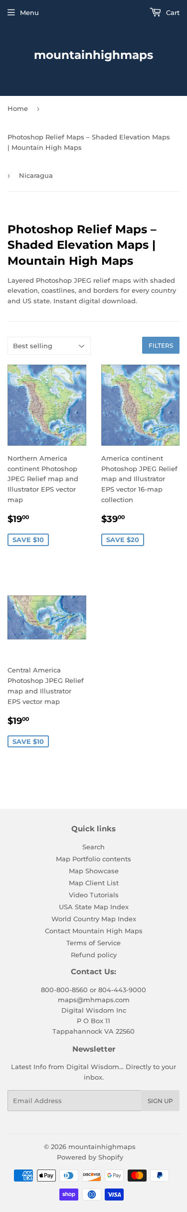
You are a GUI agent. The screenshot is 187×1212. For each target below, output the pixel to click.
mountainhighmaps (93, 55)
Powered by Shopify (90, 1157)
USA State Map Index (94, 907)
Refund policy (94, 955)
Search (93, 847)
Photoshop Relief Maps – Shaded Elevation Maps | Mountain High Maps (88, 142)
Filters (161, 345)
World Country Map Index (93, 919)
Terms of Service (93, 943)
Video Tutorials (94, 895)
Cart (172, 12)
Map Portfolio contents (93, 859)
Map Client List (94, 883)
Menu (29, 12)
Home (17, 108)
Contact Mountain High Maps (94, 931)
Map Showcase (94, 871)
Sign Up (160, 1101)
